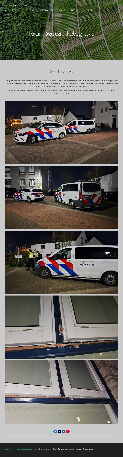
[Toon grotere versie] (61, 132)
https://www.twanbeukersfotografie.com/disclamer (22, 449)
